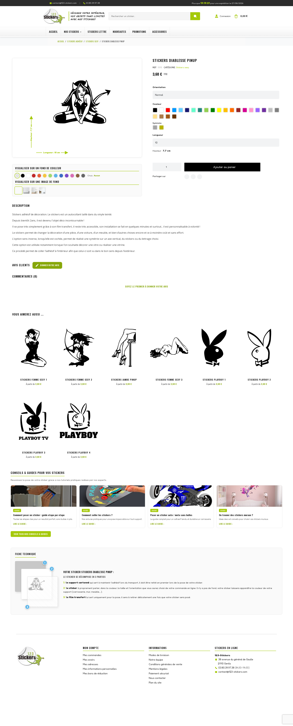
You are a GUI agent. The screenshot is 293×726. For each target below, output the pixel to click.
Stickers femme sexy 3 (169, 379)
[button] (222, 167)
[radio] (155, 110)
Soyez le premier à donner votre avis (146, 286)
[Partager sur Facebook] (186, 176)
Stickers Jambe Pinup (124, 379)
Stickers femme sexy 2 (78, 379)
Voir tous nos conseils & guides (31, 534)
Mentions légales (158, 668)
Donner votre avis (47, 265)
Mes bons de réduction (95, 673)
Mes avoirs (89, 659)
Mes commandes (92, 655)
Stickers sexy (182, 67)
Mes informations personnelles (100, 668)
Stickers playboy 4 (78, 452)
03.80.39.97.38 (93, 3)
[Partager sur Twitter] (193, 176)
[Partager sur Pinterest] (199, 176)
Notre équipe (156, 659)
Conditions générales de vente (165, 664)
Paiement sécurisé (159, 673)
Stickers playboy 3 (33, 452)
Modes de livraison (159, 655)
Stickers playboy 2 (259, 379)
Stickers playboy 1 (214, 379)
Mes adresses (90, 664)
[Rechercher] (195, 16)
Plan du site (155, 682)
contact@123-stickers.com (64, 3)
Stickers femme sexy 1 (33, 379)
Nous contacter (157, 677)
